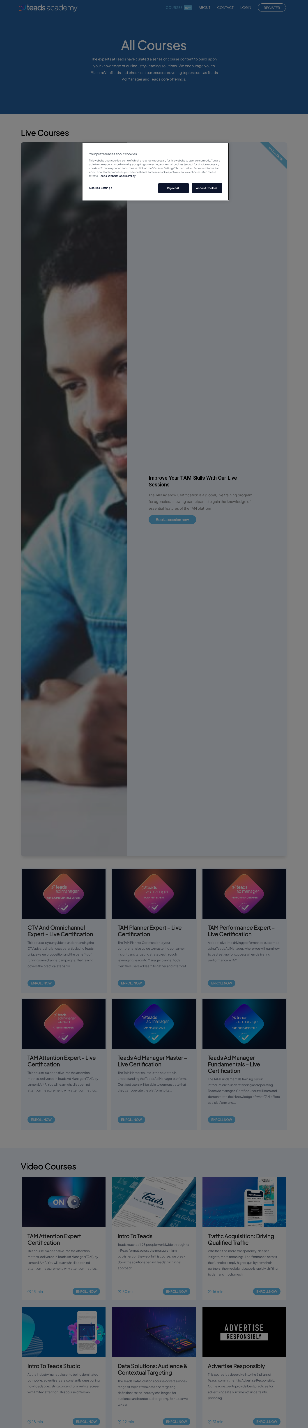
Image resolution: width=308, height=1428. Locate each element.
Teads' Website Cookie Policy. (117, 175)
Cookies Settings (100, 187)
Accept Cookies (207, 188)
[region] (155, 171)
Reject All (173, 188)
